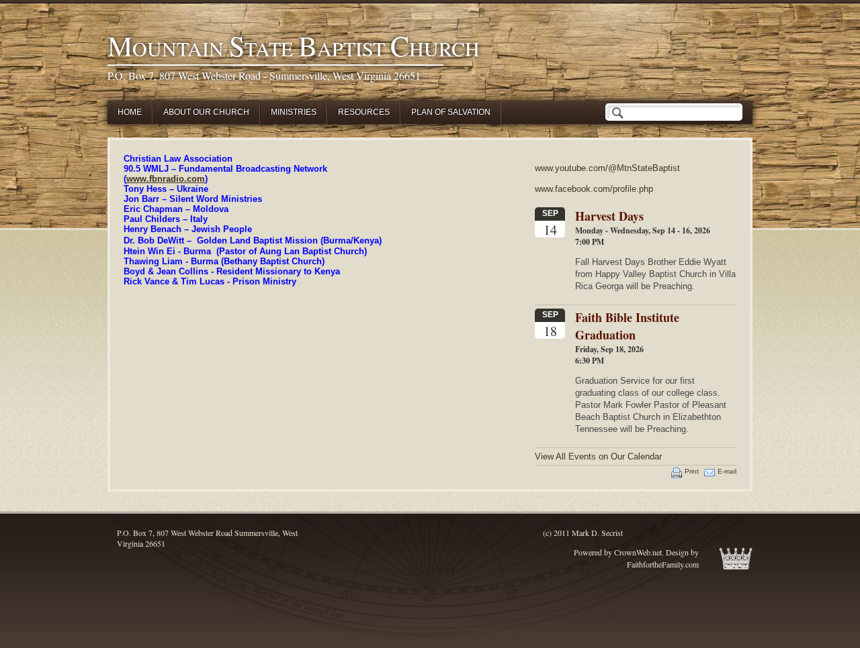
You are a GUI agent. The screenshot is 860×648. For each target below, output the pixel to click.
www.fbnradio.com (165, 179)
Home (130, 112)
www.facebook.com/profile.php (594, 189)
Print (692, 471)
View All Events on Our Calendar (598, 456)
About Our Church (206, 112)
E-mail (727, 471)
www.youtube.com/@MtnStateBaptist (607, 168)
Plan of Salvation (450, 112)
